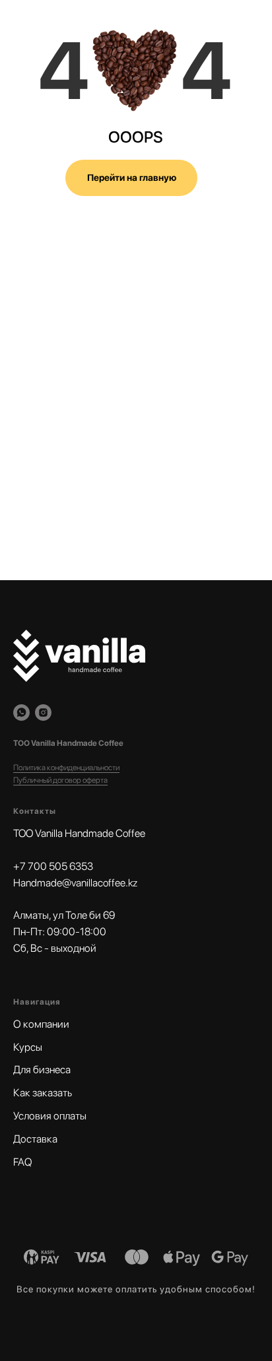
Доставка (35, 1139)
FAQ (22, 1162)
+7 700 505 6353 (53, 866)
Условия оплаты (49, 1116)
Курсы (27, 1047)
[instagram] (43, 712)
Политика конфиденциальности (66, 767)
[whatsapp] (21, 712)
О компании (41, 1024)
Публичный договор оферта (60, 780)
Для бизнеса (42, 1069)
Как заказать (42, 1092)
